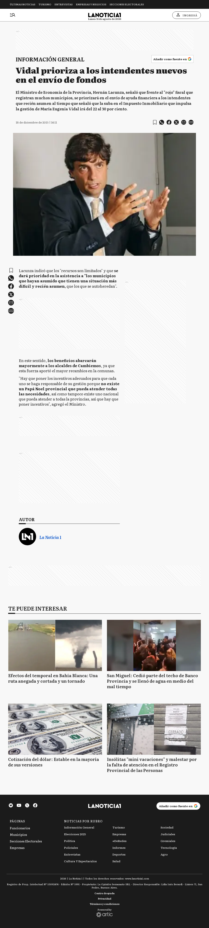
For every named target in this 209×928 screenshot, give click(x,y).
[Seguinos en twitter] (27, 806)
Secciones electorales (127, 4)
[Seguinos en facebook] (35, 806)
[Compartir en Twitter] (176, 122)
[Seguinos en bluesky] (11, 806)
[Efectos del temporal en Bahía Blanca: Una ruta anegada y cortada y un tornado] (55, 645)
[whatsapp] (161, 122)
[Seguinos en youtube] (19, 806)
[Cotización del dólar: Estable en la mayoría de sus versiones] (55, 729)
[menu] (12, 15)
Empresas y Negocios (91, 4)
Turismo (45, 4)
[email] (183, 122)
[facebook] (169, 122)
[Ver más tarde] (155, 122)
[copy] (191, 122)
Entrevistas (63, 4)
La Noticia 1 (50, 537)
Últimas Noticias (22, 4)
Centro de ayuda (104, 893)
